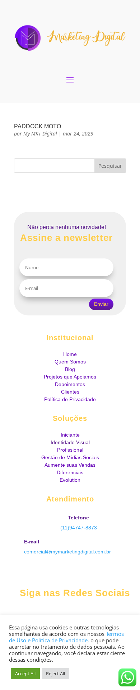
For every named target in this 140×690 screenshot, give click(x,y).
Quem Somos (70, 362)
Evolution (70, 480)
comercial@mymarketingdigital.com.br (67, 552)
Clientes (70, 392)
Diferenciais (70, 472)
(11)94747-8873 (78, 527)
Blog (70, 369)
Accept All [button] (25, 673)
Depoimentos (70, 384)
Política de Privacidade (70, 399)
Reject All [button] (55, 673)
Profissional (70, 450)
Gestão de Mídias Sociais (70, 457)
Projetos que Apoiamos (70, 377)
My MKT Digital (40, 133)
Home (70, 354)
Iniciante (70, 435)
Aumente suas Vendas (70, 465)
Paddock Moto (37, 126)
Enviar (101, 304)
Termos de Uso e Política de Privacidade (66, 637)
